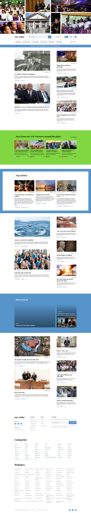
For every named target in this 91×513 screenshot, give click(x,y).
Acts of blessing (17, 459)
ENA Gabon (27, 470)
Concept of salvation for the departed (50, 457)
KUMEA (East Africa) (59, 495)
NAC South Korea (49, 481)
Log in (66, 36)
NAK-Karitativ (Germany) (19, 501)
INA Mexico (69, 476)
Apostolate (63, 261)
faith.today (51, 42)
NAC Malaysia (58, 481)
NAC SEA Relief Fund (28, 498)
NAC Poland (48, 490)
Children (63, 237)
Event (62, 406)
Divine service (59, 73)
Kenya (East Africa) (70, 470)
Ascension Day (37, 453)
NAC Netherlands (28, 490)
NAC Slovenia (27, 493)
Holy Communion (37, 457)
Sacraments (69, 455)
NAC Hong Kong (69, 478)
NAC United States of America (39, 479)
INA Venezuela (58, 478)
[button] (47, 72)
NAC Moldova (69, 488)
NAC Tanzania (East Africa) (19, 474)
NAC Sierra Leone (59, 472)
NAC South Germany (39, 493)
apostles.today (26, 42)
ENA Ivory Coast (59, 470)
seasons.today (35, 42)
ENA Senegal (48, 472)
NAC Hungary (69, 486)
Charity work (63, 97)
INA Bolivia (68, 474)
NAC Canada (27, 476)
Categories (57, 36)
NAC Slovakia (17, 493)
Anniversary (36, 449)
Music (16, 449)
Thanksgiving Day (60, 449)
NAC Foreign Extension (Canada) (18, 499)
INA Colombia (48, 476)
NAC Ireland (17, 488)
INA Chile (36, 476)
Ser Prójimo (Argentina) (39, 501)
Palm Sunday (70, 451)
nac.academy (69, 501)
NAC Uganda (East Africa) (29, 474)
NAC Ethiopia (17, 470)
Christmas (46, 455)
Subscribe (72, 422)
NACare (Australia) (38, 498)
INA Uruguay (48, 478)
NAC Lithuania (37, 488)
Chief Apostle (17, 207)
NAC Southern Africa (70, 472)
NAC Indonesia (27, 481)
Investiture (69, 453)
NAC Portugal (58, 490)
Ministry (59, 453)
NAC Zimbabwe (48, 474)
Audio (75, 41)
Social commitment (24, 246)
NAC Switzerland (70, 493)
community (59, 42)
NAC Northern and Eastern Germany (19, 491)
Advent (59, 451)
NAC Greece (58, 486)
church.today (44, 42)
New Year (16, 451)
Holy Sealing (27, 457)
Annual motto (17, 113)
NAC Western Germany (39, 495)
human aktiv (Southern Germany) (50, 496)
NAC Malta (58, 488)
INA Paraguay (17, 478)
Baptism (16, 457)
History (23, 80)
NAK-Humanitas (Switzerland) (69, 499)
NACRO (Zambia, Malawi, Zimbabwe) (50, 499)
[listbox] (72, 37)
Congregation (27, 459)
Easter (26, 453)
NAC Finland (27, 486)
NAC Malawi (27, 472)
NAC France (37, 486)
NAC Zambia (37, 474)
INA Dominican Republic (60, 476)
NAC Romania (69, 490)
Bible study (44, 203)
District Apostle (17, 80)
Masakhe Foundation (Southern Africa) (70, 496)
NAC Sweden (58, 493)
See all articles (73, 137)
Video (72, 41)
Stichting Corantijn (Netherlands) (49, 502)
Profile (46, 451)
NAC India (16, 481)
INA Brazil (16, 476)
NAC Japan (37, 481)
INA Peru (26, 478)
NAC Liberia (17, 472)
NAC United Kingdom (28, 495)
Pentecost (46, 453)
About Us (43, 419)
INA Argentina (58, 474)
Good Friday (17, 453)
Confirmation (70, 449)
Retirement (16, 455)
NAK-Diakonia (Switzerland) (61, 498)
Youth (36, 459)
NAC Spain (48, 493)
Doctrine (59, 455)
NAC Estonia (17, 486)
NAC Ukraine (17, 495)
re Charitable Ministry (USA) (29, 501)
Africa (58, 261)
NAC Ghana (37, 470)
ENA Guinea (48, 470)
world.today (18, 42)
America (58, 97)
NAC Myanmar (69, 481)
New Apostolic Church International (60, 502)
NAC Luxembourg (49, 488)
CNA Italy (26, 488)
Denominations (17, 279)
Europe (64, 73)
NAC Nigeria (37, 472)
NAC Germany (48, 486)
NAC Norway (37, 490)
